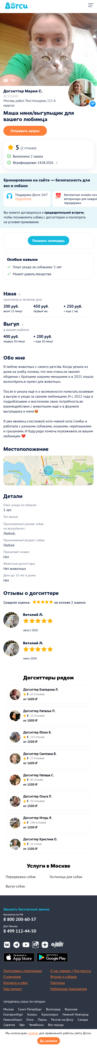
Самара (83, 1020)
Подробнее (23, 199)
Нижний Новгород (75, 1014)
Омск (30, 1020)
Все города (56, 1025)
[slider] (42, 602)
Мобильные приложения (68, 989)
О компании (12, 977)
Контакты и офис (15, 983)
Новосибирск (12, 1020)
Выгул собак (15, 886)
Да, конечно (48, 1041)
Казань (32, 1014)
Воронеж (71, 1009)
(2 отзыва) (28, 148)
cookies (33, 1033)
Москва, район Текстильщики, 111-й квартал (29, 103)
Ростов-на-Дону (62, 1020)
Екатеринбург (13, 1014)
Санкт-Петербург (30, 1009)
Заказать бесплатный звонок (26, 909)
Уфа (22, 1025)
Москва (8, 1009)
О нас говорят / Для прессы (70, 971)
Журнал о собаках (63, 977)
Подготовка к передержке (22, 971)
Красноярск (50, 1014)
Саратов (9, 1025)
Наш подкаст (12, 989)
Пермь (42, 1020)
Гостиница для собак (66, 876)
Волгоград (53, 1009)
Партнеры (57, 983)
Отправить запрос (25, 130)
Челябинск (36, 1025)
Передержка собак (21, 876)
